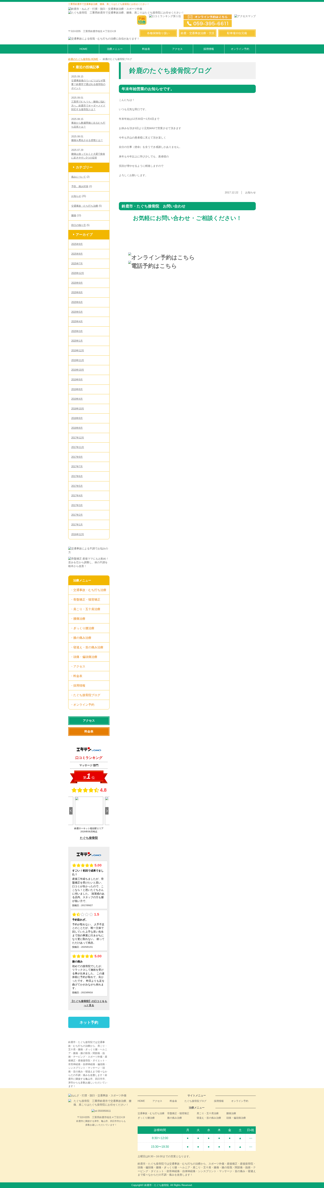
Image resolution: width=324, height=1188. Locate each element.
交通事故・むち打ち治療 (84, 205)
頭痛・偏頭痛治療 (85, 656)
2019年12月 (77, 350)
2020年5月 (77, 311)
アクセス (177, 48)
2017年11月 (77, 447)
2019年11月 (77, 360)
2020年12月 (77, 273)
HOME (83, 48)
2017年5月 (77, 486)
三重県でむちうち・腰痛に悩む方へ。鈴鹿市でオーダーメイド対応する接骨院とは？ (88, 105)
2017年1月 (77, 524)
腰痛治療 (79, 618)
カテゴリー (84, 167)
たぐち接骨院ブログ (86, 695)
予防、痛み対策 (79, 186)
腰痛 (73, 215)
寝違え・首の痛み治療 (88, 647)
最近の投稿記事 (87, 67)
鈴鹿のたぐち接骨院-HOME (83, 59)
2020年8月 (77, 292)
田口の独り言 (78, 225)
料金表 (146, 48)
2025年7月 (77, 263)
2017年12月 (77, 437)
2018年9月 (77, 418)
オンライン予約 (240, 48)
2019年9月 (77, 379)
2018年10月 (77, 408)
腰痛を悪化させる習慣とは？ (87, 140)
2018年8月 (77, 427)
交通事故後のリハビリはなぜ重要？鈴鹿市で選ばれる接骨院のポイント (88, 84)
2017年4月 (77, 495)
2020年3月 (77, 331)
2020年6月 (77, 302)
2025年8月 (77, 253)
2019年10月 (77, 369)
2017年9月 (77, 457)
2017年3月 (77, 505)
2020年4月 (77, 321)
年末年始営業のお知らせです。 (148, 89)
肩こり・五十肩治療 (86, 609)
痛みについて (78, 176)
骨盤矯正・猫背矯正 (86, 599)
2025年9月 (77, 244)
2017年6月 (77, 476)
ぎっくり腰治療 (83, 628)
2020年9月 (77, 282)
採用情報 (208, 48)
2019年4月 (77, 398)
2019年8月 (77, 389)
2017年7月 (77, 466)
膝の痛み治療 (82, 637)
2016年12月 (77, 534)
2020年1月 (77, 340)
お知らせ (76, 196)
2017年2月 (77, 514)
